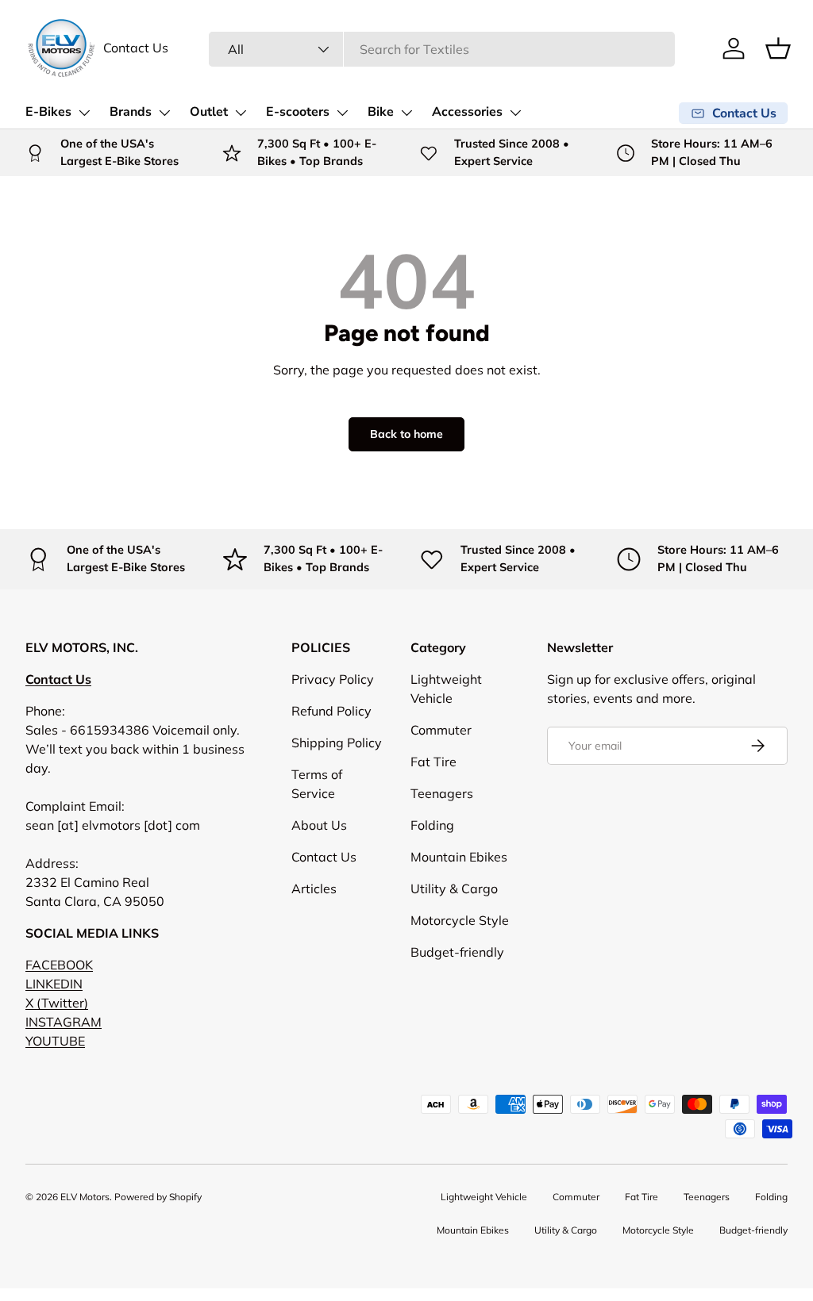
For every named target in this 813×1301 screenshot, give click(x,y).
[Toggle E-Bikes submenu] (84, 112)
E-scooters (297, 112)
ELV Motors (85, 1197)
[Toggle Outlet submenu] (240, 112)
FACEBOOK (59, 965)
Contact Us (135, 48)
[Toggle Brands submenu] (164, 112)
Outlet (209, 112)
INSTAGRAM (63, 1022)
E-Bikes (48, 112)
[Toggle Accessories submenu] (515, 112)
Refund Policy (331, 711)
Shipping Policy (336, 742)
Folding (432, 825)
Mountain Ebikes (458, 857)
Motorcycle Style (459, 920)
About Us (319, 825)
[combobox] (442, 49)
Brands (131, 112)
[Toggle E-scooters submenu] (342, 112)
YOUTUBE (55, 1041)
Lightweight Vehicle (484, 1197)
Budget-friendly (457, 952)
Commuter (441, 730)
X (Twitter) (56, 1003)
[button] (778, 48)
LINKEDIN (54, 984)
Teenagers (441, 793)
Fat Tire (433, 761)
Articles (314, 888)
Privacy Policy (332, 679)
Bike (381, 112)
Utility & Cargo (454, 888)
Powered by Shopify (158, 1197)
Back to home (406, 434)
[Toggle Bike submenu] (406, 112)
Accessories (467, 112)
